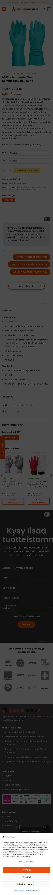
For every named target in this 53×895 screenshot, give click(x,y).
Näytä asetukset (26, 884)
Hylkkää (26, 877)
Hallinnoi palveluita (26, 861)
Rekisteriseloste (32, 890)
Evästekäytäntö (19, 890)
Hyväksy (26, 870)
